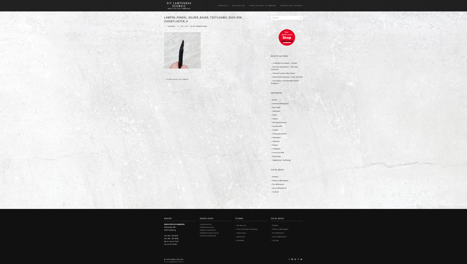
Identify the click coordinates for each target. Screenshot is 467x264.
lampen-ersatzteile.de (208, 230)
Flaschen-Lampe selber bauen (284, 73)
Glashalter (276, 111)
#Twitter (275, 177)
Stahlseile (276, 141)
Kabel (274, 115)
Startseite (223, 5)
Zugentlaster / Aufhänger (281, 160)
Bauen (274, 100)
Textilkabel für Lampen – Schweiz (285, 63)
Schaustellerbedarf (279, 134)
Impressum (241, 237)
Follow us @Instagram (280, 180)
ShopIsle (167, 262)
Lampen (275, 119)
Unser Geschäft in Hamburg (262, 5)
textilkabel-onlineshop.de (209, 233)
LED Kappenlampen (279, 122)
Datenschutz (241, 233)
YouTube (275, 192)
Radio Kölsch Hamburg (179, 8)
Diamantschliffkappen (280, 103)
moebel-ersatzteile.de (208, 236)
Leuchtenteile (277, 126)
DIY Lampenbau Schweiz (179, 5)
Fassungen (276, 107)
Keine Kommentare (198, 26)
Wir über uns (238, 5)
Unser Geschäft (278, 152)
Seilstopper (276, 137)
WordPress (180, 262)
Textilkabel (276, 149)
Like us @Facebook (279, 188)
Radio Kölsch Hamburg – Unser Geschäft (288, 77)
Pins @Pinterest (278, 184)
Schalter (275, 130)
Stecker (275, 145)
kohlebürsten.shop (207, 227)
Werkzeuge (276, 156)
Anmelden (240, 240)
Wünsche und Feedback (292, 5)
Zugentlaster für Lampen (176, 79)
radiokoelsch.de (206, 224)
